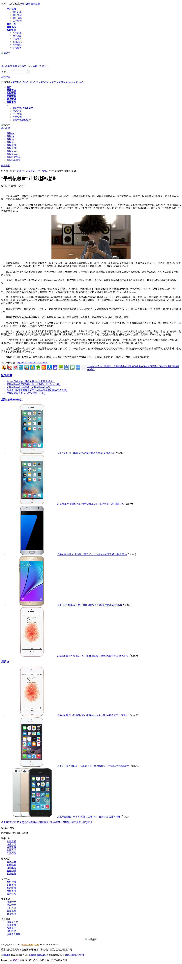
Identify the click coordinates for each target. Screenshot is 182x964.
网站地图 (60, 822)
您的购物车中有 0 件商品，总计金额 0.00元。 (24, 66)
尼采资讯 (30, 171)
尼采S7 (59, 82)
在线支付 (11, 885)
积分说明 (11, 864)
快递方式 (11, 902)
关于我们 (5, 822)
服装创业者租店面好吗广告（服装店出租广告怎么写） (34, 384)
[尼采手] (5, 53)
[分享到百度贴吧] (66, 367)
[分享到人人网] (49, 367)
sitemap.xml (70, 955)
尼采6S (29, 82)
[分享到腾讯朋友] (38, 367)
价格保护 (11, 928)
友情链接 (51, 822)
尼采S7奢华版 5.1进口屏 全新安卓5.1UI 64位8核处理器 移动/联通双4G (92, 554)
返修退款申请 (13, 934)
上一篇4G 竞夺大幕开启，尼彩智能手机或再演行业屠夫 (115, 366)
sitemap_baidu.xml (37, 955)
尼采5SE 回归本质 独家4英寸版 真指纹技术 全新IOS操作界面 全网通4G (92, 656)
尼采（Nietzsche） (12, 399)
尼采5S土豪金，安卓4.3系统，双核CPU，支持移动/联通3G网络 (88, 816)
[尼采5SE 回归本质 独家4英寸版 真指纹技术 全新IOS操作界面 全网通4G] (32, 656)
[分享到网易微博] (15, 367)
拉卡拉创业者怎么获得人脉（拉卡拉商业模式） (31, 381)
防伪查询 (78, 822)
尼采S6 (52, 82)
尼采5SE (14, 82)
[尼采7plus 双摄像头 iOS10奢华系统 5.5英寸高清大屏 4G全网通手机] (32, 504)
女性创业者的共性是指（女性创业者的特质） (29, 387)
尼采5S (22, 82)
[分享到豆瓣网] (72, 367)
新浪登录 (35, 3)
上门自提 (11, 908)
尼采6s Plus (43, 82)
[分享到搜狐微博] (3, 367)
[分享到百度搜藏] (55, 367)
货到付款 (11, 882)
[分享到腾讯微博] (20, 367)
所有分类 (5, 165)
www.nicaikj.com (30, 944)
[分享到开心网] (43, 367)
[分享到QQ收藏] (26, 367)
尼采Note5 (78, 82)
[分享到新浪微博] (9, 367)
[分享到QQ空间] (32, 367)
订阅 (8, 955)
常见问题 (11, 853)
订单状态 (11, 844)
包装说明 (11, 911)
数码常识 (6, 375)
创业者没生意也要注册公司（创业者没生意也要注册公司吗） (37, 390)
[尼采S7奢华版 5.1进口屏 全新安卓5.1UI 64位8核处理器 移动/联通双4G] (32, 554)
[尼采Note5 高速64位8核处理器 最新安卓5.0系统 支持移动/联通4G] (32, 605)
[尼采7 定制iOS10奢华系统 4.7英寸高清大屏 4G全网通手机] (32, 453)
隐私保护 (33, 822)
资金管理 (11, 870)
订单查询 (11, 867)
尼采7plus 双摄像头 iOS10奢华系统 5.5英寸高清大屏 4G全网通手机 (90, 504)
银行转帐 (11, 894)
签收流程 (11, 914)
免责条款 (23, 822)
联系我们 (69, 822)
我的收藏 (11, 873)
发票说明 (11, 847)
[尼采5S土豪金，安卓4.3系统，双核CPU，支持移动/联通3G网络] (32, 816)
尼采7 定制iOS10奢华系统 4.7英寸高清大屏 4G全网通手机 (86, 453)
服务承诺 (11, 925)
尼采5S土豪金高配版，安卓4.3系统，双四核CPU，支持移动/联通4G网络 (93, 766)
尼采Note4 (68, 82)
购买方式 (11, 850)
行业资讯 (42, 171)
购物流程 (11, 841)
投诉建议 (11, 931)
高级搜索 (5, 77)
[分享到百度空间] (60, 367)
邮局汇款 (11, 888)
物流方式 (11, 905)
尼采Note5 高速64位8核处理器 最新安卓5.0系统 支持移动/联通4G (89, 605)
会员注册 (11, 861)
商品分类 (5, 128)
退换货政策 (12, 922)
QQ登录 (26, 3)
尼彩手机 (80, 955)
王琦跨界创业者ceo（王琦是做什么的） (26, 393)
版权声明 (42, 822)
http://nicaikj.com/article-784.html (32, 362)
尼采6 (35, 82)
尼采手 (20, 171)
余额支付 (11, 891)
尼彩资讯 (87, 822)
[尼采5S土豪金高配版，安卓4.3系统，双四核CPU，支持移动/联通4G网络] (32, 766)
